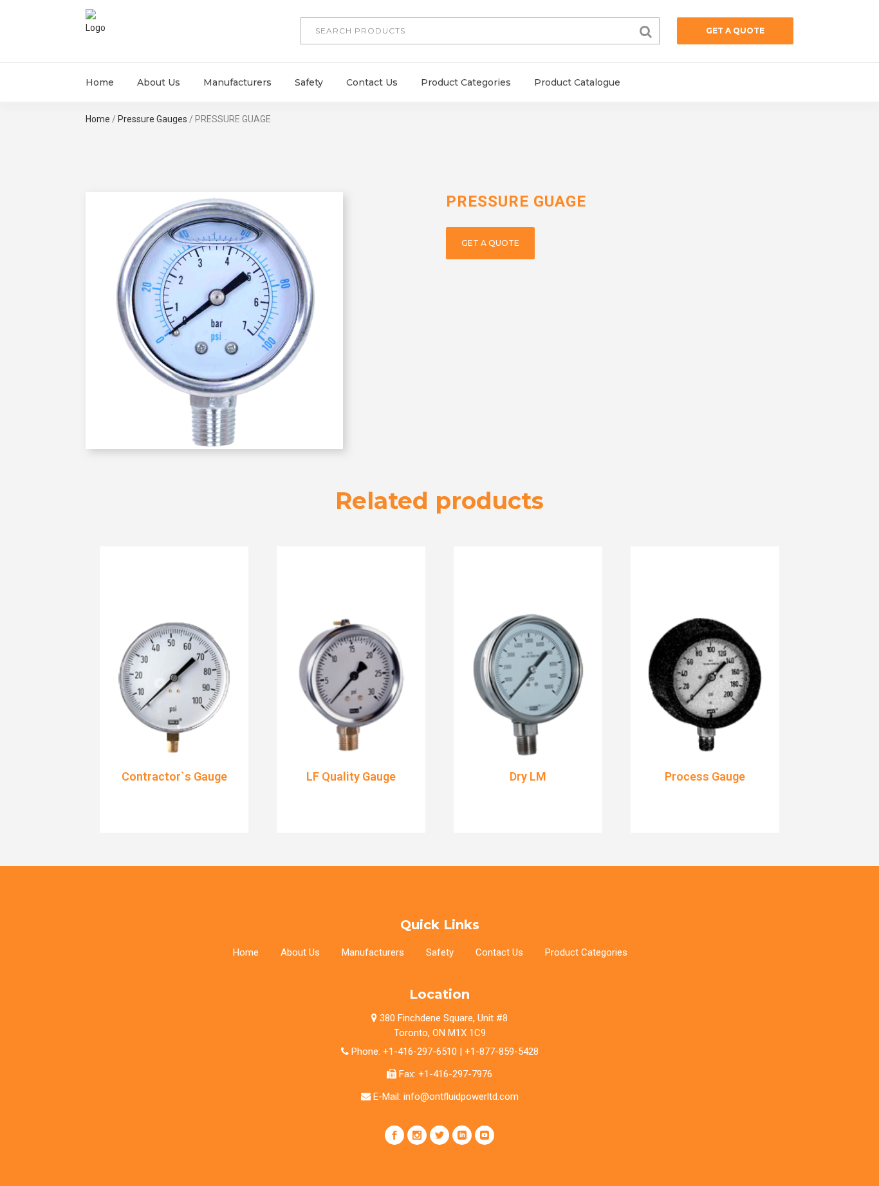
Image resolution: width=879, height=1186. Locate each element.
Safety (440, 952)
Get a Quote (735, 30)
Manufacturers (373, 952)
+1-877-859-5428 (500, 1051)
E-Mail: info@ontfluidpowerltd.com (445, 1096)
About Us (300, 952)
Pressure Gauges (152, 119)
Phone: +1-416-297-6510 (403, 1051)
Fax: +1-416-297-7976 (444, 1074)
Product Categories (586, 952)
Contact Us (499, 952)
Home (98, 119)
